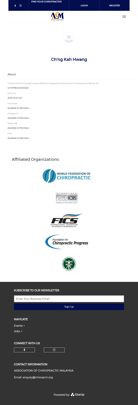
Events (18, 325)
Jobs (17, 331)
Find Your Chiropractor (46, 1)
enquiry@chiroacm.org (38, 377)
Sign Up (69, 306)
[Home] (57, 17)
